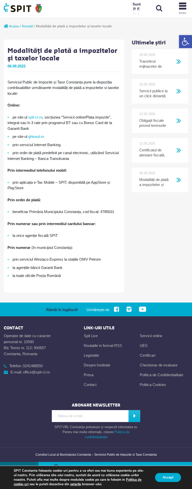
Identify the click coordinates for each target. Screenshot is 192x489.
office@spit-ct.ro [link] (36, 372)
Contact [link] (90, 384)
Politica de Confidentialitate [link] (161, 375)
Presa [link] (89, 375)
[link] (185, 41)
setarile (75, 484)
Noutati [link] (27, 26)
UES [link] (144, 345)
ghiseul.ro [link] (36, 136)
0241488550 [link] (33, 366)
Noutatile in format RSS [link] (103, 345)
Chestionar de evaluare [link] (159, 365)
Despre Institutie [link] (97, 365)
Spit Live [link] (91, 336)
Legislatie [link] (91, 355)
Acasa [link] (13, 26)
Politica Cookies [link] (153, 384)
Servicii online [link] (151, 336)
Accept (168, 477)
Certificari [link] (147, 355)
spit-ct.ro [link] (35, 117)
